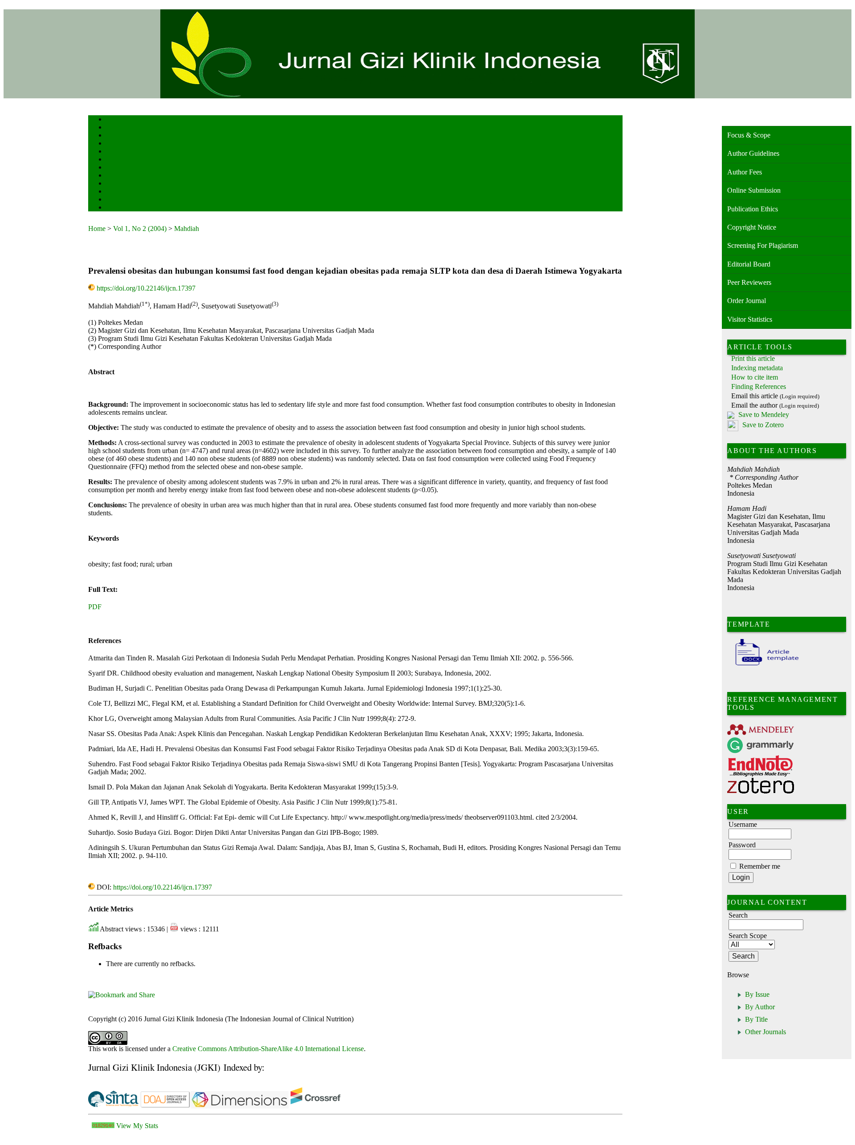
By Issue (757, 994)
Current (113, 160)
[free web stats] (103, 1125)
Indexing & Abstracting (129, 192)
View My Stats (137, 1125)
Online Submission (754, 190)
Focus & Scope (748, 135)
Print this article (753, 358)
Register (114, 144)
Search (112, 152)
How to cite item (754, 377)
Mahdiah (186, 228)
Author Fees (744, 172)
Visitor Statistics (749, 319)
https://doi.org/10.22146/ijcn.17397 (146, 288)
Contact (114, 208)
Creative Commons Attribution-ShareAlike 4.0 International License (268, 1048)
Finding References (758, 386)
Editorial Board (748, 264)
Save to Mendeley (763, 414)
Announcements (122, 176)
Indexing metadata (757, 368)
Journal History (121, 200)
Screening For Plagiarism (762, 245)
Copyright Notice (751, 227)
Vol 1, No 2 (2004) (140, 228)
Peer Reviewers (749, 282)
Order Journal (746, 300)
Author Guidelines (753, 153)
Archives (114, 168)
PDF (95, 607)
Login (112, 136)
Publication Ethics (752, 209)
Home (112, 119)
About (112, 127)
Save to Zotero (762, 425)
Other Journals (765, 1032)
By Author (760, 1007)
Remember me (759, 866)
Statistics (115, 184)
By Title (756, 1019)
